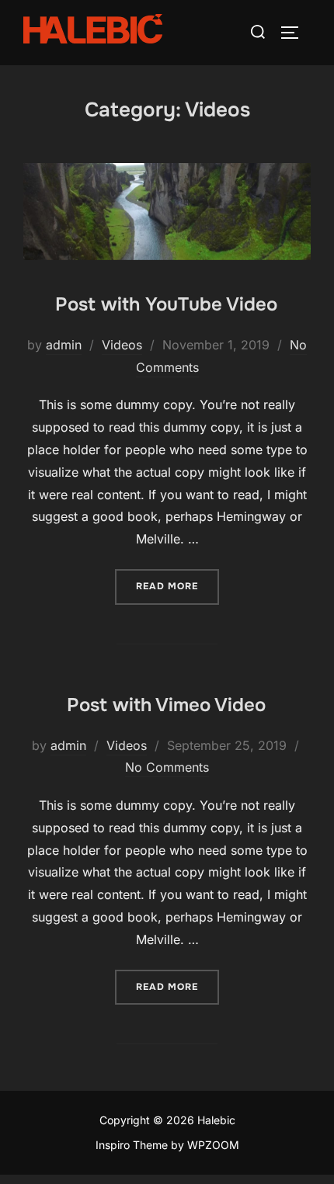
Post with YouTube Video (166, 304)
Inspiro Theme (132, 1144)
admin (64, 344)
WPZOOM (213, 1144)
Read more (177, 585)
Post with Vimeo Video (166, 705)
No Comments (167, 767)
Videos (122, 344)
